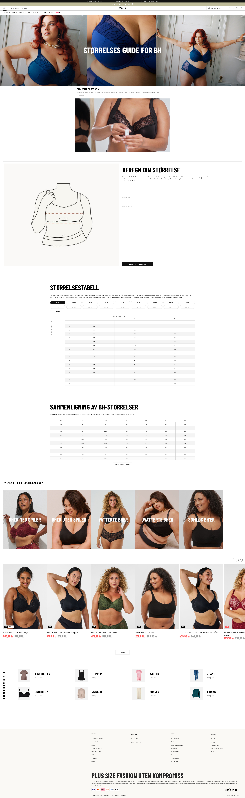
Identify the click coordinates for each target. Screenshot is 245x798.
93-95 (90, 302)
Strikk (216, 693)
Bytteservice (174, 742)
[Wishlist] (44, 566)
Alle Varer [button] (5, 12)
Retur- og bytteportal (177, 745)
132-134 (155, 307)
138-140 (187, 307)
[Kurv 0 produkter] (241, 8)
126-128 (122, 307)
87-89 (57, 302)
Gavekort (173, 755)
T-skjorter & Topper (96, 738)
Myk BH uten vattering (144, 632)
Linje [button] (43, 12)
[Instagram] (226, 789)
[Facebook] (229, 789)
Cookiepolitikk (115, 795)
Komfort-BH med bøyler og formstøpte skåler (199, 632)
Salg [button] (57, 12)
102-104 (139, 302)
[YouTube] (236, 789)
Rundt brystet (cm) (127, 197)
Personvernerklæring (96, 795)
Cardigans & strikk (96, 751)
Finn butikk (174, 748)
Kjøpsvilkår (106, 795)
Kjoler (158, 675)
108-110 (171, 302)
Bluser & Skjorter (96, 742)
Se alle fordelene (136, 742)
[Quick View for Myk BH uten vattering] (178, 632)
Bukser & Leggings (96, 748)
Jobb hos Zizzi (215, 745)
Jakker (101, 693)
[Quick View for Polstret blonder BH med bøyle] (46, 632)
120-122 (90, 307)
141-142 (58, 311)
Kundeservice (175, 738)
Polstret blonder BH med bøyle (16, 632)
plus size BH (95, 92)
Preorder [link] (51, 12)
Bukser (158, 693)
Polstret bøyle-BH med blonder (104, 632)
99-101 (122, 302)
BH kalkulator (175, 751)
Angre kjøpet (175, 761)
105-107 (155, 302)
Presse (213, 742)
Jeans (216, 675)
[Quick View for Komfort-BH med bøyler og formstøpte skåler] (222, 632)
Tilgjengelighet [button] (175, 758)
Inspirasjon (14, 8)
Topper (101, 675)
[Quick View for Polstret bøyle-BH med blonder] (134, 632)
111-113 (187, 302)
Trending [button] (21, 12)
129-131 (138, 307)
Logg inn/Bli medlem (137, 739)
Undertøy (44, 693)
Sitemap (123, 795)
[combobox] (216, 8)
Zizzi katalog (214, 752)
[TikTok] (233, 789)
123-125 (106, 307)
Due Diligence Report (217, 748)
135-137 (171, 307)
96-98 (106, 302)
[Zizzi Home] (122, 8)
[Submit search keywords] (209, 8)
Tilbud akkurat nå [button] (33, 12)
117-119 (74, 307)
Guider (24, 8)
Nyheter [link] (14, 12)
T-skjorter (44, 675)
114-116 (58, 307)
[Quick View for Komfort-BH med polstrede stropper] (90, 632)
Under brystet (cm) (127, 206)
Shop (5, 8)
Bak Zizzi (213, 739)
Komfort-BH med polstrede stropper (62, 632)
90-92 (74, 302)
